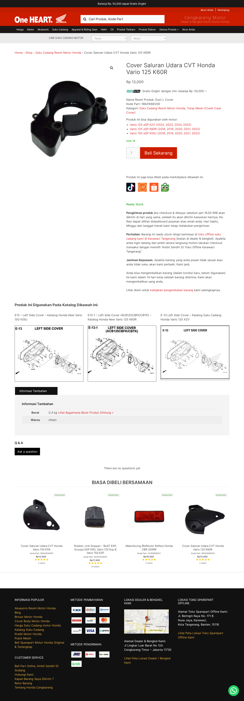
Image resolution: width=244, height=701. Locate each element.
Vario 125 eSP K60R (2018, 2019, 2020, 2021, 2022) (165, 129)
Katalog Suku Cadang (29, 629)
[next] (225, 529)
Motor (30, 29)
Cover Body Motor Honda (32, 621)
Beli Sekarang (159, 153)
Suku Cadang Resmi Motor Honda (58, 52)
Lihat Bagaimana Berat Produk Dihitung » (86, 412)
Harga (20, 29)
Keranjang (223, 9)
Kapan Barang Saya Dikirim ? (34, 679)
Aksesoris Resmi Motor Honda (35, 608)
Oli (111, 29)
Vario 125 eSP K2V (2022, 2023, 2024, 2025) (160, 124)
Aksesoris (43, 29)
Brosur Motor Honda (28, 617)
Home (19, 52)
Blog (18, 612)
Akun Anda (207, 9)
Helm (104, 29)
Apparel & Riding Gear (84, 29)
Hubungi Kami (24, 674)
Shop (29, 52)
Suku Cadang (60, 29)
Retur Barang (23, 683)
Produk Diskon (147, 29)
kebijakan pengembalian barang (171, 290)
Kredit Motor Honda (28, 634)
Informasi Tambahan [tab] (33, 391)
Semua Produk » (169, 29)
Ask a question (27, 451)
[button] (111, 68)
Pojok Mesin (23, 638)
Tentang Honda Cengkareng (34, 687)
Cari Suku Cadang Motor (66, 37)
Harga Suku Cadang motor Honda (38, 625)
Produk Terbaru (126, 29)
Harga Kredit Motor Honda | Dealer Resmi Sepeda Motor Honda (40, 18)
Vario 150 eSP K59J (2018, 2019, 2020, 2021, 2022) (165, 133)
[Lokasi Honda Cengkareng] (146, 632)
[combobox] (122, 19)
